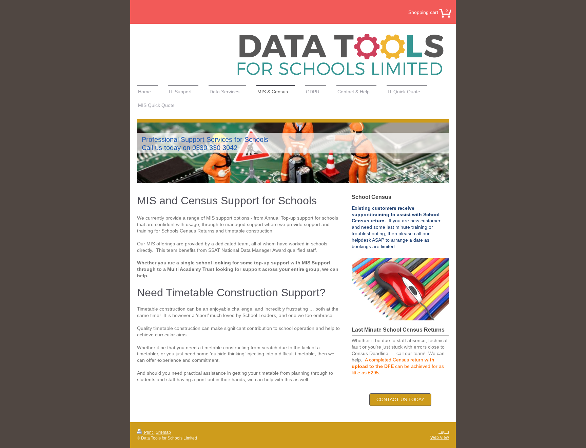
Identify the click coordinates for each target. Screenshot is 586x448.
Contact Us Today (400, 399)
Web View (439, 437)
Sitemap (163, 432)
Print (148, 432)
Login (443, 431)
